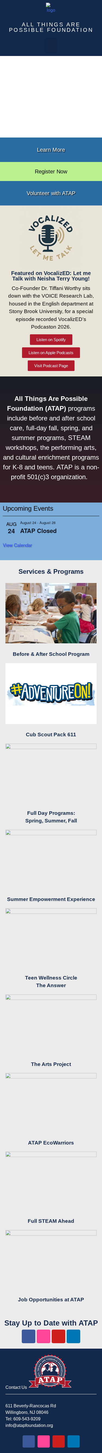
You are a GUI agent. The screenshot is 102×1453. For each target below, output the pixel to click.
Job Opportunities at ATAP (51, 1299)
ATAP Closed (38, 530)
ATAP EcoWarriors (51, 1143)
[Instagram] (43, 1336)
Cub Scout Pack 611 (51, 734)
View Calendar (17, 544)
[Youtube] (58, 1336)
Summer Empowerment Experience (51, 899)
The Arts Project (51, 1064)
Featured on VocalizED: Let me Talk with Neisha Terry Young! (51, 276)
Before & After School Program (51, 654)
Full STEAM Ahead (51, 1221)
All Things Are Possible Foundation (51, 27)
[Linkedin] (73, 1336)
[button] (51, 45)
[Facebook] (28, 1336)
